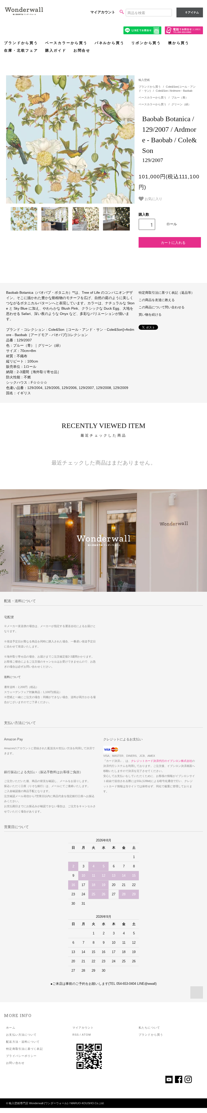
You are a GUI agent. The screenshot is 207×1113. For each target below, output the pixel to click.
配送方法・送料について (23, 1041)
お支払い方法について (21, 1034)
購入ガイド (55, 50)
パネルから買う (109, 43)
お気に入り (153, 198)
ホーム (10, 1027)
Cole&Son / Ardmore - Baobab (174, 90)
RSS (75, 1034)
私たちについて (149, 1027)
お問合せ (81, 50)
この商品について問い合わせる (162, 307)
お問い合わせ (15, 1062)
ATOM (86, 1034)
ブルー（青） (179, 97)
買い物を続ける (150, 314)
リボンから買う (146, 43)
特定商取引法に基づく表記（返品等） (166, 292)
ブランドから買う (21, 43)
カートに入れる (173, 242)
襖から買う (178, 43)
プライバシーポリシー (21, 1055)
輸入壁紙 (144, 79)
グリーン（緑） (181, 104)
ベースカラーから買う (66, 43)
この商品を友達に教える (157, 300)
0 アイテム (192, 12)
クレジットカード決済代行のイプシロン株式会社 (161, 760)
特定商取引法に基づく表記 (24, 1048)
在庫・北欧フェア (21, 50)
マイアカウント (102, 12)
